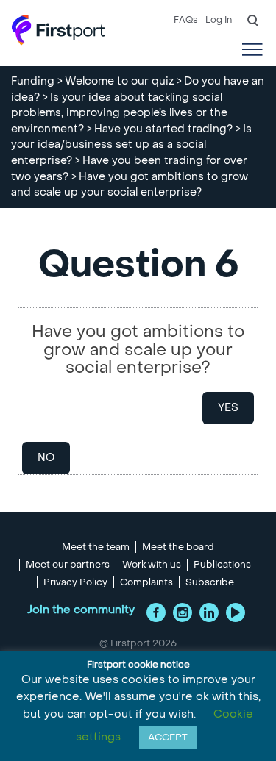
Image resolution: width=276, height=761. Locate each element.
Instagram (182, 612)
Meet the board (178, 547)
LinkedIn (209, 612)
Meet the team (96, 547)
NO (46, 458)
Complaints (146, 582)
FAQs (186, 20)
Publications (222, 565)
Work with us (151, 565)
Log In (218, 20)
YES (228, 408)
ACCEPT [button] (168, 737)
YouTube (235, 612)
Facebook (156, 612)
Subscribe (209, 582)
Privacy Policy (75, 582)
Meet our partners (68, 565)
